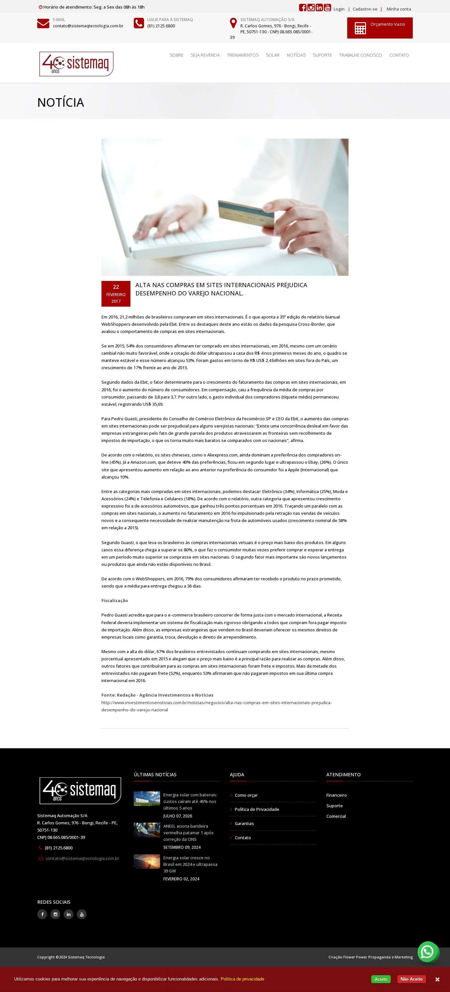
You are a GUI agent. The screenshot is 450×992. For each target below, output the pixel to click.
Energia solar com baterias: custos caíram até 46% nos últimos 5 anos (190, 801)
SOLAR (273, 55)
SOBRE (176, 55)
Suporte (334, 806)
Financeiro (336, 795)
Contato (243, 837)
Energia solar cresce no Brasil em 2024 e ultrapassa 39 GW (190, 864)
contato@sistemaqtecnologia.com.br (88, 26)
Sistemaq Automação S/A (267, 19)
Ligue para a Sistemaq (170, 19)
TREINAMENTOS (243, 55)
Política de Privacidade (257, 809)
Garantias (244, 823)
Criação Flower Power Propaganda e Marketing (370, 956)
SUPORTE (322, 55)
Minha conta (399, 9)
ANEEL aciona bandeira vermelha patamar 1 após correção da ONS (188, 832)
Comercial (336, 816)
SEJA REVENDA (205, 55)
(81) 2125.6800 (161, 26)
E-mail (59, 19)
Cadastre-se (365, 9)
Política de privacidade (242, 979)
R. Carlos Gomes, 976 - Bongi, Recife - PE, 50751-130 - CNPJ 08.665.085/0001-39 (271, 31)
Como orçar (246, 795)
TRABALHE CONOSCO (360, 55)
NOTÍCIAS (296, 55)
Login (339, 9)
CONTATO (399, 55)
